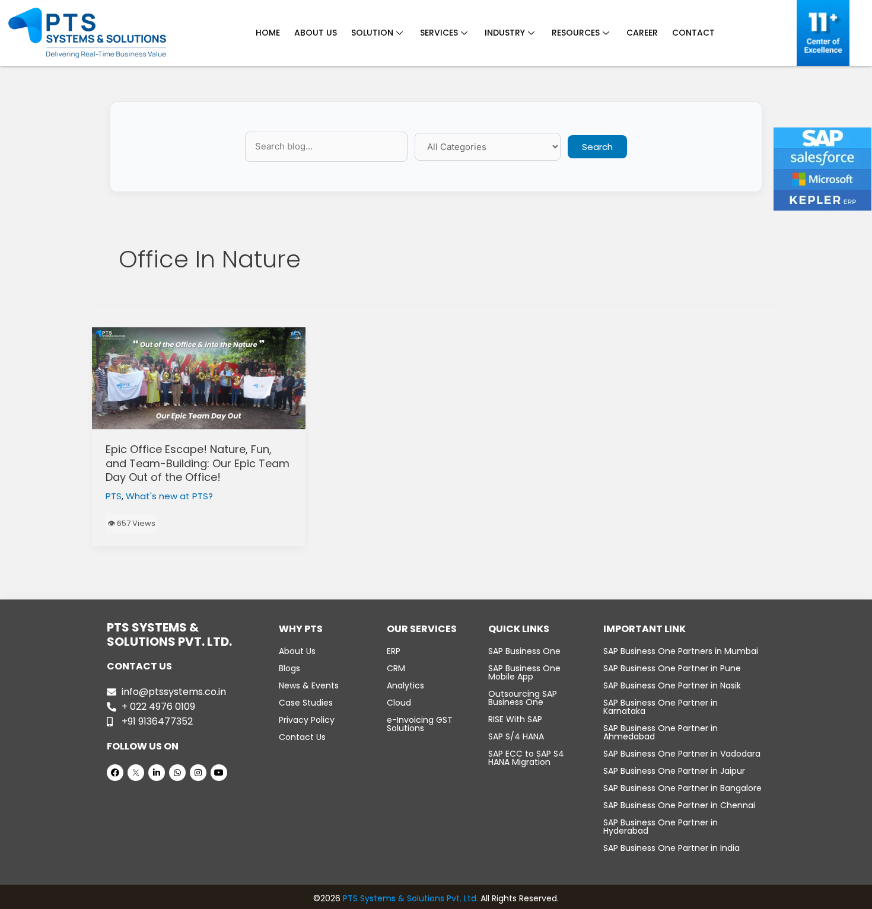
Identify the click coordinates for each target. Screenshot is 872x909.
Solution (372, 33)
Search (597, 147)
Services (439, 33)
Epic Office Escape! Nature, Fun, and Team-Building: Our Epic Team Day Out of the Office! (197, 463)
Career (642, 33)
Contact (693, 33)
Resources (576, 33)
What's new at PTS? (169, 496)
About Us (315, 33)
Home (268, 33)
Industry (505, 33)
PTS (114, 496)
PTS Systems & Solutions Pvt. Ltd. (410, 898)
